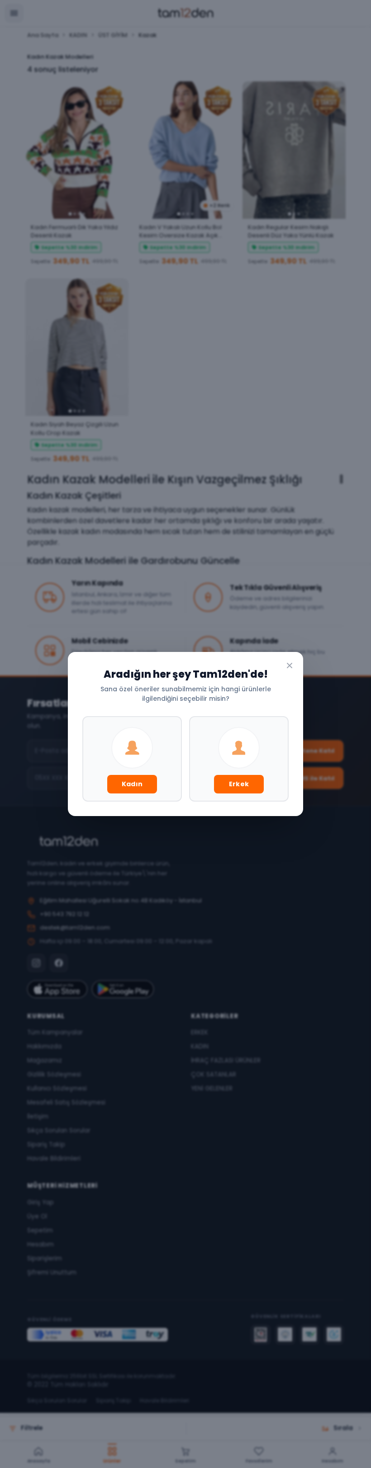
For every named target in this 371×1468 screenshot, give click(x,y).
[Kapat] (289, 665)
